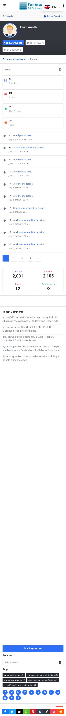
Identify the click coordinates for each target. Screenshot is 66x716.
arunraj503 (8, 317)
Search (9, 16)
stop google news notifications (43, 680)
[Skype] (44, 692)
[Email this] (19, 711)
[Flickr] (51, 692)
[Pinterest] (11, 697)
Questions (14, 49)
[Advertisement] (33, 504)
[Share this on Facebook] (5, 711)
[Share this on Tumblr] (39, 711)
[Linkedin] (18, 692)
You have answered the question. (29, 220)
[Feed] (18, 697)
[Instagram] (5, 697)
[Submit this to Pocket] (53, 711)
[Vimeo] (38, 692)
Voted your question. (23, 183)
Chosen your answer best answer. (29, 147)
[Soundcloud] (57, 692)
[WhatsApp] (26, 711)
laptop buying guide (14, 675)
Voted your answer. (22, 135)
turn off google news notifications (20, 685)
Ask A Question (55, 16)
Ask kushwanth (13, 43)
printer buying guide (14, 680)
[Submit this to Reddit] (60, 711)
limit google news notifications (43, 675)
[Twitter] (11, 692)
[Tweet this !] (12, 711)
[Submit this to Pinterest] (33, 711)
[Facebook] (5, 692)
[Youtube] (31, 692)
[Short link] (46, 711)
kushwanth (28, 27)
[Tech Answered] (34, 5)
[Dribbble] (24, 692)
